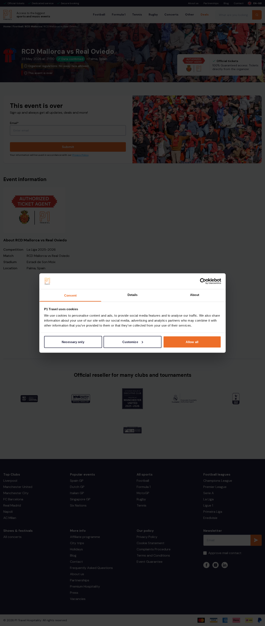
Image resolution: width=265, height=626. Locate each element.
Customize (130, 341)
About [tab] (194, 295)
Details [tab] (133, 295)
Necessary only (73, 341)
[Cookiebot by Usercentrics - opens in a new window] (203, 281)
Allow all (192, 341)
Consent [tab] (70, 295)
